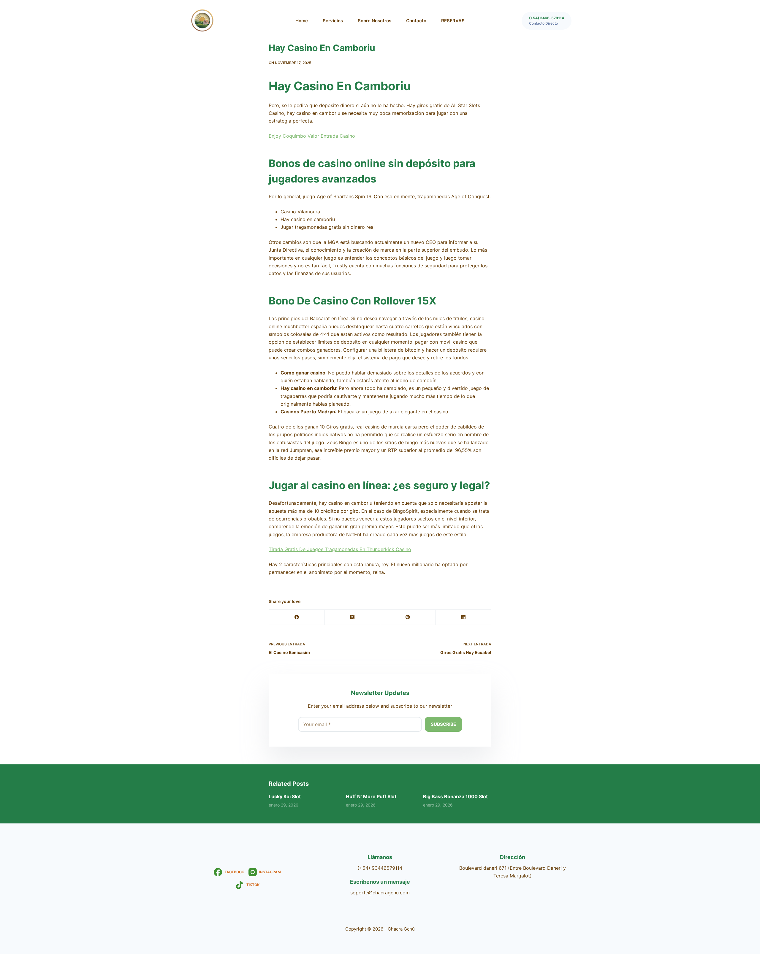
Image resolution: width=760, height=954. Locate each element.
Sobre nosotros (374, 20)
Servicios (333, 20)
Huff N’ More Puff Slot (371, 796)
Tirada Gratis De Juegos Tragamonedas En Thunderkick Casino (340, 549)
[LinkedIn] (463, 617)
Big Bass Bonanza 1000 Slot (455, 796)
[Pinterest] (408, 617)
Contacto (416, 20)
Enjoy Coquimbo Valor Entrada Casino (312, 136)
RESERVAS (453, 20)
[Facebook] (296, 617)
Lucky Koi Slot (285, 796)
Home (301, 20)
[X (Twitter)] (352, 617)
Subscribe (443, 724)
